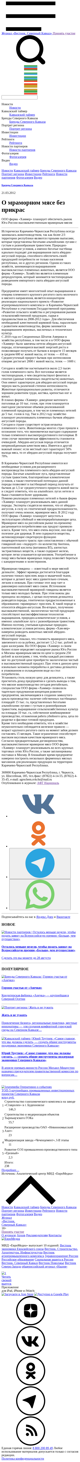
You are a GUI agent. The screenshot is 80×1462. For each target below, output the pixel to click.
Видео (13, 164)
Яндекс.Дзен (44, 917)
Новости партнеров (22, 149)
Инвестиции (17, 135)
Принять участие (64, 33)
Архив (21, 1235)
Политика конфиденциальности (23, 1458)
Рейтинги (15, 142)
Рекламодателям (37, 1235)
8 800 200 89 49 (43, 1448)
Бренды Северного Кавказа (27, 121)
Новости (15, 107)
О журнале (9, 1235)
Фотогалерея (17, 157)
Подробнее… (10, 1170)
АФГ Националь (48, 783)
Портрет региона (20, 128)
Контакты (55, 1235)
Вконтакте (63, 917)
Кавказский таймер (22, 114)
